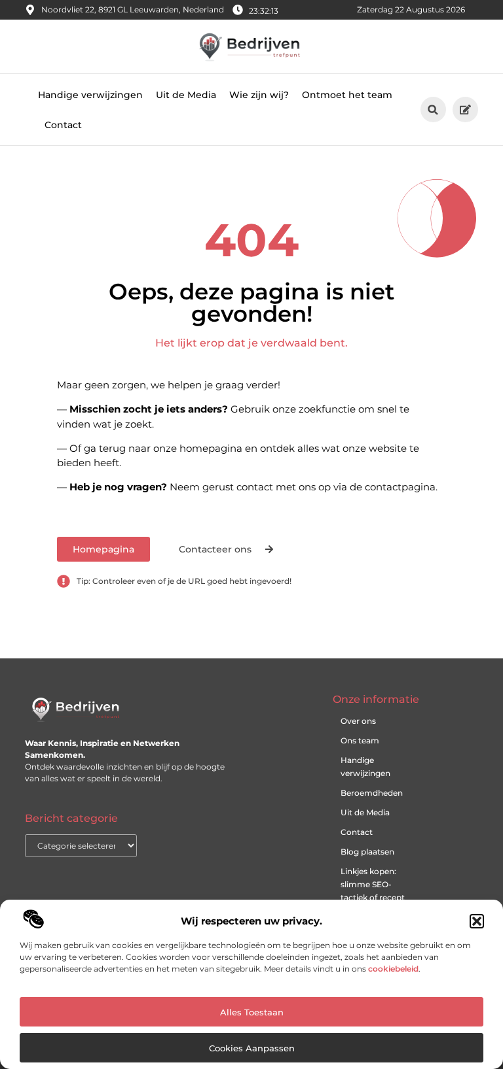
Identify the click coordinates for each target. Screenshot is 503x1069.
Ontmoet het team (347, 95)
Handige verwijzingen (90, 95)
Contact (63, 125)
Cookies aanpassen (252, 1048)
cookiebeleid (393, 969)
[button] (476, 921)
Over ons (358, 721)
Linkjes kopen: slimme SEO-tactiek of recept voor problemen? (375, 890)
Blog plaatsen (367, 852)
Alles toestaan (252, 1012)
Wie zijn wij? (259, 95)
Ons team (360, 740)
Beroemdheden (372, 793)
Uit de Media (186, 95)
